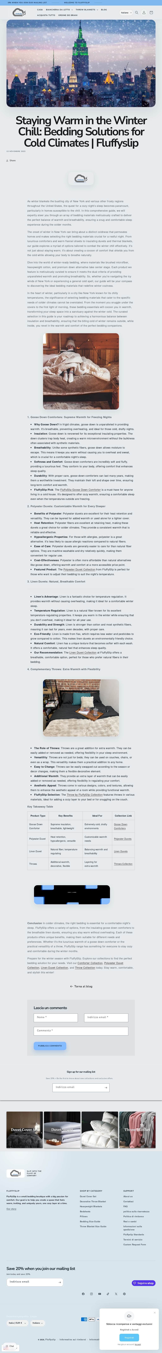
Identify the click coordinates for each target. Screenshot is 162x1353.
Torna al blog (83, 986)
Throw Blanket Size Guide (93, 1226)
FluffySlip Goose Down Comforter (80, 489)
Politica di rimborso (133, 1216)
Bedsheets (85, 1211)
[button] (59, 10)
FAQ (125, 1206)
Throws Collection (123, 863)
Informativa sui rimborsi (73, 1339)
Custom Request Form (134, 1244)
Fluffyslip (50, 1339)
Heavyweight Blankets (91, 1206)
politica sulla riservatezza (136, 1211)
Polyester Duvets (123, 838)
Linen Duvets (121, 851)
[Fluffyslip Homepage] (72, 908)
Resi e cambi (130, 1221)
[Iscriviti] (105, 1087)
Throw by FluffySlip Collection (85, 794)
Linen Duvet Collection (82, 652)
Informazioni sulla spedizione (132, 1228)
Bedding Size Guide (90, 1221)
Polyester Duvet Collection (79, 569)
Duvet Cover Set (88, 1196)
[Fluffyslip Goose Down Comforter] (81, 371)
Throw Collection (85, 967)
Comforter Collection (90, 963)
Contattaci (128, 1201)
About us (128, 1196)
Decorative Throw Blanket (93, 1201)
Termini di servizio (133, 1239)
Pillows (83, 1216)
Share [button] (13, 160)
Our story (11, 1208)
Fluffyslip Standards (133, 1234)
